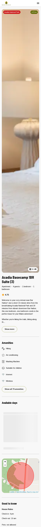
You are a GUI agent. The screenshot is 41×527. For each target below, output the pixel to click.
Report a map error (32, 492)
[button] (5, 461)
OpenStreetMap (21, 492)
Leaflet (12, 492)
